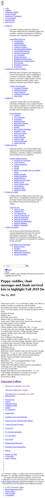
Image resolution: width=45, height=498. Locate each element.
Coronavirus (9, 456)
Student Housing (20, 137)
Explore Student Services (18, 158)
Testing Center (19, 139)
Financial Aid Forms (21, 219)
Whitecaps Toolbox (12, 12)
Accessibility (9, 495)
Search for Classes (20, 133)
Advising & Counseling (22, 160)
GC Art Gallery (10, 436)
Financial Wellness (20, 223)
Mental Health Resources (14, 443)
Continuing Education (21, 94)
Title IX (8, 451)
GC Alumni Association (13, 432)
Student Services (11, 145)
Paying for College (11, 192)
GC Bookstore (10, 409)
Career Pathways (20, 92)
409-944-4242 (10, 396)
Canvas (7, 402)
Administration (19, 43)
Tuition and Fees (19, 143)
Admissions (9, 98)
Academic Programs (21, 88)
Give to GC (9, 428)
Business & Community (13, 16)
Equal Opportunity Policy (14, 489)
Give (7, 8)
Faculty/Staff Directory (22, 51)
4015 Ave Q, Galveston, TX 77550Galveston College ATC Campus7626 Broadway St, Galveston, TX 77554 (19, 390)
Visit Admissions (15, 113)
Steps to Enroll (19, 135)
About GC (9, 26)
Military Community (21, 225)
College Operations (12, 227)
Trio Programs (19, 186)
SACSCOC (18, 67)
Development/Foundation (23, 49)
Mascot (16, 166)
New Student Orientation (22, 129)
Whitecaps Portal (20, 190)
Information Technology (22, 252)
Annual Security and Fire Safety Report (19, 421)
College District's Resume (10, 482)
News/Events (18, 63)
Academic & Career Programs (15, 69)
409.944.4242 (10, 20)
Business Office (19, 247)
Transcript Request (20, 141)
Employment (9, 413)
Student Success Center (22, 180)
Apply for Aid (14, 207)
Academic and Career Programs (16, 417)
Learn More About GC (17, 39)
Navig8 (16, 127)
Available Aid (18, 211)
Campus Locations (20, 47)
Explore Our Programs (17, 86)
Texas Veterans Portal (21, 184)
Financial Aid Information (23, 221)
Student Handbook (20, 176)
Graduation (18, 119)
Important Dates (19, 121)
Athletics (8, 10)
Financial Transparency (22, 53)
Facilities (17, 248)
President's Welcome (21, 65)
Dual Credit (18, 96)
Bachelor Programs (20, 90)
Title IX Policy (10, 493)
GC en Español (19, 55)
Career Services (19, 162)
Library (16, 168)
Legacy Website (10, 458)
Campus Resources (20, 164)
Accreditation (18, 41)
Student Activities (20, 174)
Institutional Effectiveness (23, 59)
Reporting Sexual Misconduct (15, 447)
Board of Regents (20, 45)
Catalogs (17, 115)
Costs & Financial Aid (21, 215)
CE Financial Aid (20, 213)
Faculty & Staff (10, 14)
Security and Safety (21, 254)
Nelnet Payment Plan (21, 217)
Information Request (21, 123)
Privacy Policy (10, 491)
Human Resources (20, 57)
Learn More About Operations (20, 245)
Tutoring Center (19, 188)
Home (9, 270)
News (7, 272)
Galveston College (11, 381)
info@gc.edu (9, 22)
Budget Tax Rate (11, 454)
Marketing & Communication (24, 61)
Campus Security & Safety (14, 424)
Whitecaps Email (11, 404)
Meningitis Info (19, 125)
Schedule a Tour (19, 131)
